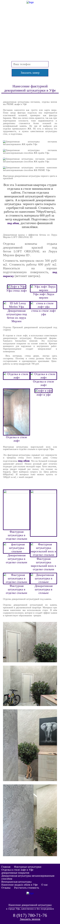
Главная (5, 866)
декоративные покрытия (15, 872)
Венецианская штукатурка (16, 881)
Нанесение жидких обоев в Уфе (19, 884)
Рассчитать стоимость (26, 887)
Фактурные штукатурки (27, 866)
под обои (13, 223)
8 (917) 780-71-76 (30, 24)
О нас (44, 884)
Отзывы (5, 887)
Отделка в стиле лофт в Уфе (17, 869)
